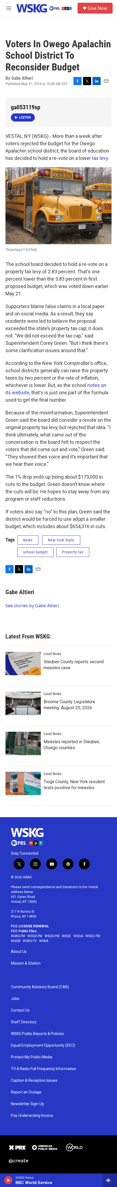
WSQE (66, 936)
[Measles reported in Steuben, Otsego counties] (23, 743)
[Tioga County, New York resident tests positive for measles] (23, 783)
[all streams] (110, 1180)
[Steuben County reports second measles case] (23, 663)
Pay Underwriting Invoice (32, 1116)
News (28, 540)
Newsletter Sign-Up (27, 1104)
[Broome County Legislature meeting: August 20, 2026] (23, 703)
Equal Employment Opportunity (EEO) (43, 1045)
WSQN (15, 941)
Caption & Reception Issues (34, 1080)
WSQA (78, 936)
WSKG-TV (30, 941)
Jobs (15, 999)
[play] (8, 1180)
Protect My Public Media (31, 1057)
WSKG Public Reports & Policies (37, 1034)
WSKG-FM (18, 936)
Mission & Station (26, 963)
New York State (61, 540)
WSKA (43, 941)
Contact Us (20, 1010)
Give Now (97, 8)
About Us (19, 952)
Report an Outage (26, 1092)
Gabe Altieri (19, 592)
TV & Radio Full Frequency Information (43, 1069)
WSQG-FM (52, 936)
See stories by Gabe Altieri (32, 606)
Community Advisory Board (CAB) (40, 987)
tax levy (100, 158)
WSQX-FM (34, 936)
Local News (52, 654)
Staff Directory (23, 1022)
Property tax (73, 552)
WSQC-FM (92, 936)
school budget (35, 552)
